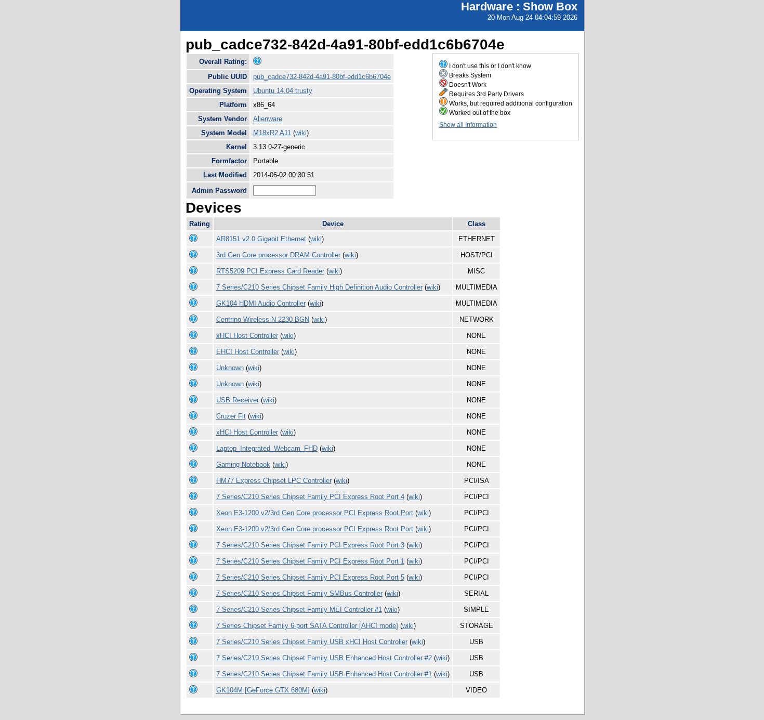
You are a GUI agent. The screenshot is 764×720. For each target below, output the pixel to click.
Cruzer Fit (231, 416)
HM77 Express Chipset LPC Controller (274, 481)
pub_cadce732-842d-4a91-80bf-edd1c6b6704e (322, 77)
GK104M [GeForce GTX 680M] (263, 690)
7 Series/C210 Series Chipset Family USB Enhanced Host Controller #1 (324, 674)
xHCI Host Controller (247, 335)
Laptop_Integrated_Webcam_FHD (267, 448)
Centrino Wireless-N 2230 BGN (262, 319)
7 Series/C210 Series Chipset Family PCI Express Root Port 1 (310, 561)
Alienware (267, 119)
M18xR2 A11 (272, 133)
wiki (301, 133)
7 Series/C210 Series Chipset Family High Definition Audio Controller (319, 287)
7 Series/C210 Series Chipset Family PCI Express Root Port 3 (310, 545)
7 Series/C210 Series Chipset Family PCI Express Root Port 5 (310, 577)
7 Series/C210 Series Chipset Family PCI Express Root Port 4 (310, 497)
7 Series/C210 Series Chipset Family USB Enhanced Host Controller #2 (324, 658)
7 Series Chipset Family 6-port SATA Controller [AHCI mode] (307, 626)
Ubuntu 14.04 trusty (282, 91)
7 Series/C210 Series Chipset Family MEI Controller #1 (299, 609)
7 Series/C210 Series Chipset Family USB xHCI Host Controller (311, 642)
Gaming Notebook (243, 464)
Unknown (230, 368)
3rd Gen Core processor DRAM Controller (278, 255)
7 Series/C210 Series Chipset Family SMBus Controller (299, 593)
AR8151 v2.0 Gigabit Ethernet (261, 239)
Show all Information (468, 125)
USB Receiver (237, 400)
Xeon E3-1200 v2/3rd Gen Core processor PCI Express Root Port (314, 513)
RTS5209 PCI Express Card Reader (270, 271)
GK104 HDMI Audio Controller (261, 303)
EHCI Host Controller (247, 352)
